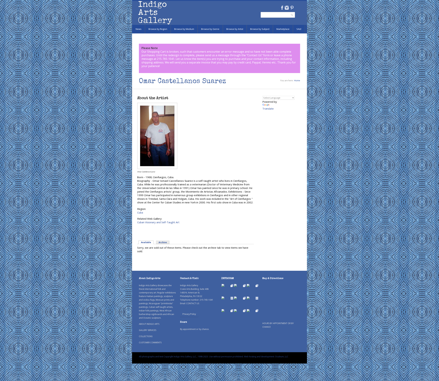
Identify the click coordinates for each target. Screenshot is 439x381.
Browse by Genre (210, 29)
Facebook (282, 8)
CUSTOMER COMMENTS (150, 342)
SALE (298, 29)
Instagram (287, 8)
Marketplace (282, 29)
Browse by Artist (234, 29)
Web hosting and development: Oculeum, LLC (266, 356)
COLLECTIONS (145, 336)
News (138, 29)
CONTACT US (192, 303)
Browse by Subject (259, 29)
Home (297, 80)
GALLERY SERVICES (147, 330)
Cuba (140, 212)
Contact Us (254, 55)
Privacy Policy (189, 313)
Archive (163, 242)
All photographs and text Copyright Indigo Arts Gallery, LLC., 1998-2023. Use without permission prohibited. (191, 356)
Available (147, 242)
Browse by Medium (184, 29)
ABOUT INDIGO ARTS (149, 324)
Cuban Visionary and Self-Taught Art (158, 222)
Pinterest (292, 8)
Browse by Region (158, 29)
